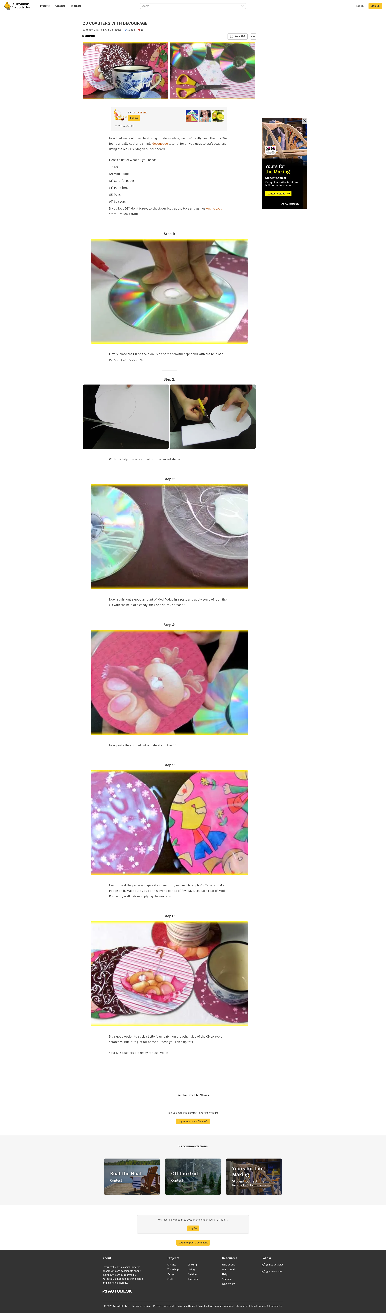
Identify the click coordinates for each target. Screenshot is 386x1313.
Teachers (76, 6)
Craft (108, 29)
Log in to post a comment (193, 1242)
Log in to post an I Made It (193, 1121)
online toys (213, 208)
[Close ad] (304, 121)
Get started (228, 1269)
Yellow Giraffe (94, 29)
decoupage (160, 143)
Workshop (173, 1269)
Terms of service (141, 1306)
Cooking (192, 1264)
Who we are (228, 1284)
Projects (45, 6)
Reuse (117, 29)
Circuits (171, 1264)
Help (225, 1274)
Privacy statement (163, 1306)
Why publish (229, 1264)
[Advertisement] (284, 163)
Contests (60, 6)
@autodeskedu (274, 1271)
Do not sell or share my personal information (223, 1306)
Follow (134, 118)
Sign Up (375, 6)
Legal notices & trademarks (266, 1306)
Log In (360, 6)
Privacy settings (186, 1306)
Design (171, 1274)
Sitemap (227, 1279)
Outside (192, 1274)
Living (191, 1269)
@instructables (274, 1264)
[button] (253, 36)
